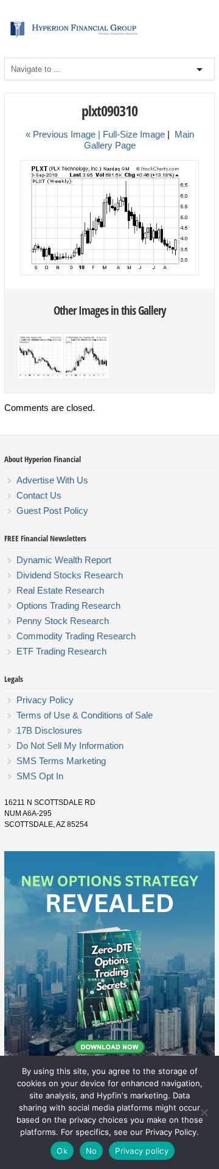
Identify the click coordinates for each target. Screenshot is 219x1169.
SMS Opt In (39, 776)
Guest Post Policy (52, 510)
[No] (204, 1112)
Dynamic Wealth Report (63, 560)
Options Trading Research (68, 605)
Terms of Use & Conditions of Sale (84, 715)
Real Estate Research (60, 590)
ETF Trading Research (61, 651)
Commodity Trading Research (76, 636)
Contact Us (38, 495)
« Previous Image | (64, 134)
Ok (62, 1151)
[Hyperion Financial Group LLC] (109, 37)
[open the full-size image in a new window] (109, 273)
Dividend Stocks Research (69, 575)
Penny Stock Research (62, 621)
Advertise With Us (52, 480)
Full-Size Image (134, 134)
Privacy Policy (45, 700)
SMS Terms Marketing (61, 761)
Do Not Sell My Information (69, 745)
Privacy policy (142, 1151)
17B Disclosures (49, 730)
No (91, 1151)
